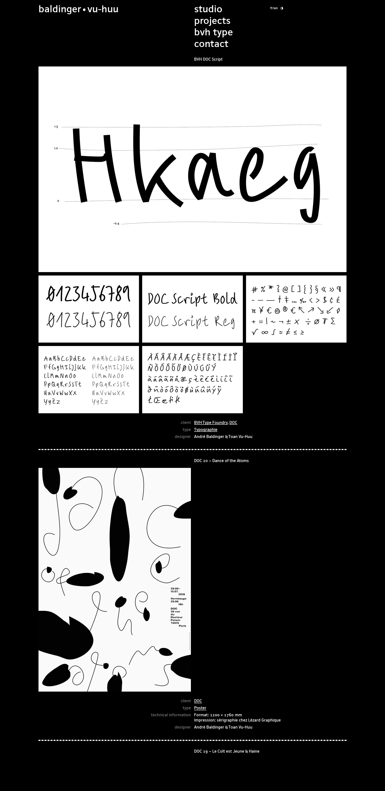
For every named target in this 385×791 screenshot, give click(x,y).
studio (208, 9)
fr (271, 8)
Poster (200, 707)
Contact (211, 43)
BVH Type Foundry (211, 422)
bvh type (213, 32)
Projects (212, 20)
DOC (233, 422)
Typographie (205, 429)
